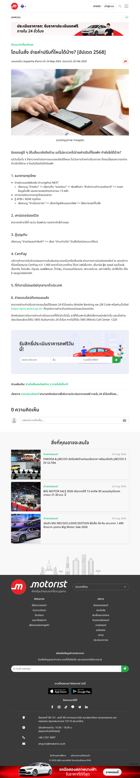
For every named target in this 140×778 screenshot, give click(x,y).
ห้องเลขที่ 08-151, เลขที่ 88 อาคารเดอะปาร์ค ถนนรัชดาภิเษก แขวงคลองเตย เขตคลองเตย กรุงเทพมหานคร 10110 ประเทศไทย (77, 719)
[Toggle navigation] (127, 17)
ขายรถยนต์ (100, 625)
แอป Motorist (39, 620)
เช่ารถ (101, 635)
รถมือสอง (101, 630)
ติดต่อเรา (39, 615)
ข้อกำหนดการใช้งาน (58, 755)
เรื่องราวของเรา (39, 605)
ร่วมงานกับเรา (39, 610)
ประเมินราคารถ (101, 640)
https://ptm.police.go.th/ (27, 309)
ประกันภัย (100, 610)
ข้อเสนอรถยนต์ (100, 605)
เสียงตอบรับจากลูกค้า (39, 625)
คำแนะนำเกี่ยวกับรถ (22, 45)
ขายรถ (97, 6)
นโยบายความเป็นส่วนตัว (80, 755)
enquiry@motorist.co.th (51, 744)
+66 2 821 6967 (46, 737)
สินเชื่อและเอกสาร (100, 615)
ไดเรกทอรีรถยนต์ (101, 620)
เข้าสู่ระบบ (109, 6)
